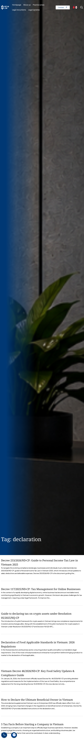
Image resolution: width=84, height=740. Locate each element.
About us (27, 5)
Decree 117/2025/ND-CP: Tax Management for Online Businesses (40, 589)
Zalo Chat (14, 735)
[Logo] (5, 7)
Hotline (4, 735)
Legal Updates (34, 10)
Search (81, 7)
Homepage (16, 5)
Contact (63, 7)
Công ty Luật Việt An (74, 7)
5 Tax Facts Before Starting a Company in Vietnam (32, 724)
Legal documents (19, 10)
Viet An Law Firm (76, 7)
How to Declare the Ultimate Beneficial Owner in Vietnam (37, 699)
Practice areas (38, 5)
